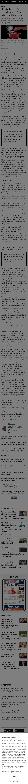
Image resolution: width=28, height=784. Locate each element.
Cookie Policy (22, 754)
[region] (14, 758)
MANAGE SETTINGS (14, 781)
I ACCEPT (14, 776)
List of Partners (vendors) (7, 772)
